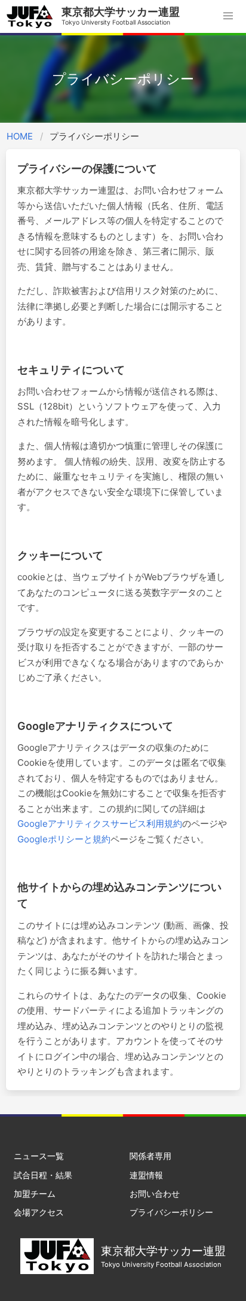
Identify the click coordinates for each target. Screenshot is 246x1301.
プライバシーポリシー (171, 1212)
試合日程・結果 (43, 1175)
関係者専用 (150, 1156)
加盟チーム (35, 1193)
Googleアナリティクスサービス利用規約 (99, 823)
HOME (20, 136)
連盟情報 (146, 1175)
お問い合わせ (155, 1193)
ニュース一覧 (39, 1156)
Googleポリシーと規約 (63, 839)
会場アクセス (39, 1212)
